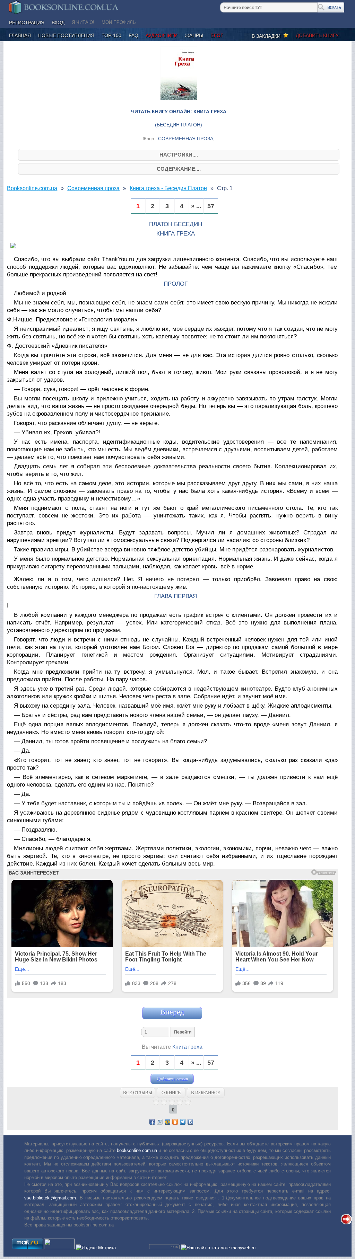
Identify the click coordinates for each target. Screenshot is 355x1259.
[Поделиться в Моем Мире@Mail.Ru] (167, 1122)
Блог (216, 35)
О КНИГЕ (171, 1092)
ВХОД (58, 22)
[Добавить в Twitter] (182, 1122)
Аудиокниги (162, 35)
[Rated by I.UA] (59, 1247)
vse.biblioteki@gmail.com (50, 1197)
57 (210, 206)
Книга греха (187, 1047)
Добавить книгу (317, 35)
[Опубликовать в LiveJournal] (160, 1122)
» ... (196, 206)
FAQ (133, 35)
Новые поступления (66, 35)
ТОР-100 (111, 35)
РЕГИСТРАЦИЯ (26, 22)
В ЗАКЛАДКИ (267, 36)
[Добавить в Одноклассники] (175, 1122)
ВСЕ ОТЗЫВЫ (137, 1092)
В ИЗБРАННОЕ (205, 1092)
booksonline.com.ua (137, 1150)
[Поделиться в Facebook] (152, 1122)
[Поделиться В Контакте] (190, 1122)
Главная (20, 35)
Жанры (194, 35)
